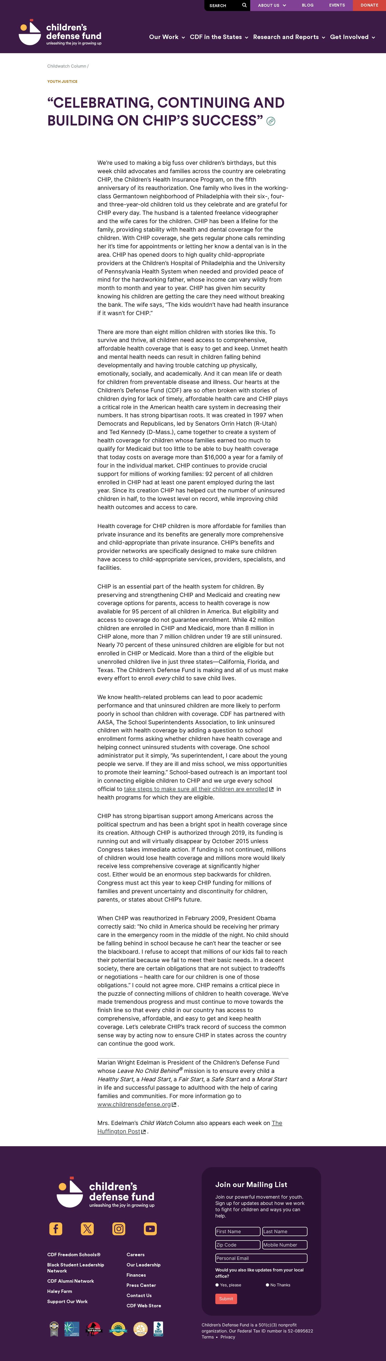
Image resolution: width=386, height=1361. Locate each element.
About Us (269, 6)
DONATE (369, 5)
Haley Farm (59, 1291)
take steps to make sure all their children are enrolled (196, 789)
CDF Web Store (144, 1305)
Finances (136, 1275)
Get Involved (350, 37)
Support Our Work (67, 1301)
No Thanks (280, 1285)
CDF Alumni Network (70, 1281)
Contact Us (139, 1295)
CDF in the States (216, 37)
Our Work (164, 37)
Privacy (228, 1337)
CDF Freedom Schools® (74, 1254)
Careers (136, 1254)
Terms (208, 1337)
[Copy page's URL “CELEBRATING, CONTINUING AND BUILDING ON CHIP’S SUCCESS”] (272, 121)
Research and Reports (286, 37)
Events (337, 5)
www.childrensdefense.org (134, 1104)
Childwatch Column (66, 66)
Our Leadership (144, 1265)
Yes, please (230, 1285)
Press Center (141, 1285)
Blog (308, 5)
